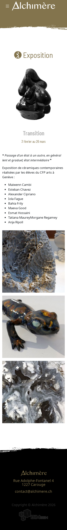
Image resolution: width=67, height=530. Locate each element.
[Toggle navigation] (7, 6)
